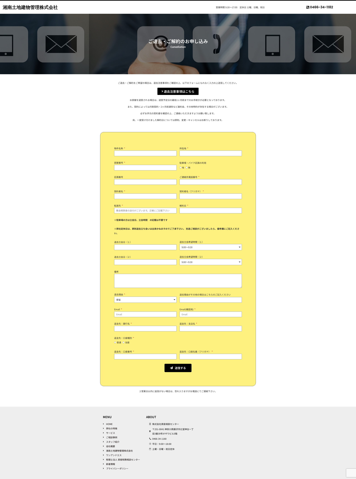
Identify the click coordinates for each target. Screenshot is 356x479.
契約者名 (119, 191)
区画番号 (118, 177)
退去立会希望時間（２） (192, 256)
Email (117, 309)
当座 (127, 342)
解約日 (183, 205)
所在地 (183, 148)
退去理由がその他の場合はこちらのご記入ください (205, 294)
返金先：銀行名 (122, 323)
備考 (116, 271)
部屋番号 (119, 162)
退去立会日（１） (123, 242)
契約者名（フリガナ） (191, 191)
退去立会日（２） (123, 257)
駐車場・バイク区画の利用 (193, 162)
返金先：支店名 (188, 323)
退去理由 (119, 294)
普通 (119, 342)
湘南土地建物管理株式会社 (30, 7)
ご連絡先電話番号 (189, 177)
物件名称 (119, 148)
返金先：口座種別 (123, 338)
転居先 (117, 205)
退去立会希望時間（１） (192, 242)
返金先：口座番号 (123, 351)
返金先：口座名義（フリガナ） (195, 351)
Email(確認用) (187, 309)
